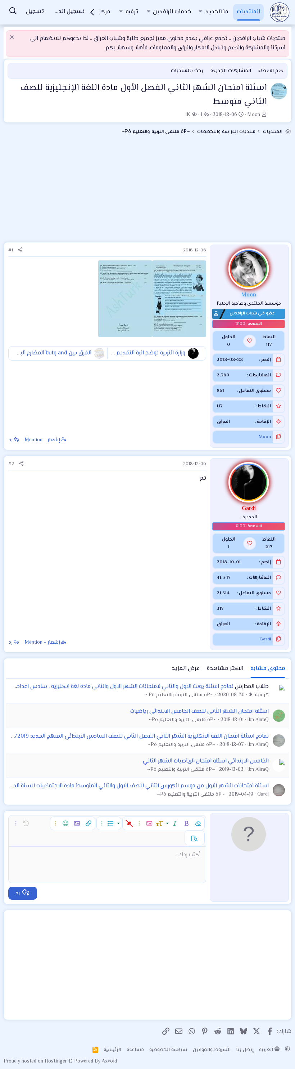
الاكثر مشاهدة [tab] (225, 668)
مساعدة (135, 1050)
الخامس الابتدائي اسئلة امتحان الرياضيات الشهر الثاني (206, 761)
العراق (223, 421)
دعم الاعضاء (270, 71)
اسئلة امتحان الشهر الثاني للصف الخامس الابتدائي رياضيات (199, 711)
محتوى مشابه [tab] (267, 668)
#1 (10, 250)
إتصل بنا (245, 1050)
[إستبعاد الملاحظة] (13, 38)
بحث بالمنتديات (187, 71)
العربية (266, 1050)
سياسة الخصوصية (168, 1050)
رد (11, 440)
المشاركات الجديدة (230, 71)
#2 (11, 464)
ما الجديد (216, 12)
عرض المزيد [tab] (186, 668)
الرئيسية (112, 1050)
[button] (200, 12)
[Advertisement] (147, 191)
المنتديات (248, 12)
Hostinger (56, 1061)
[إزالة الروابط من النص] (129, 823)
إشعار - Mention (42, 440)
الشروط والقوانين (212, 1050)
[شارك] (20, 250)
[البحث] (13, 12)
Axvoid (109, 1061)
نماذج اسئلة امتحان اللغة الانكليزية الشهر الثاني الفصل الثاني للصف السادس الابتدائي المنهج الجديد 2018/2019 (136, 736)
